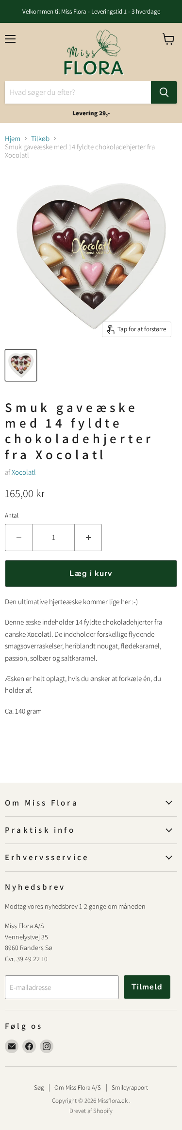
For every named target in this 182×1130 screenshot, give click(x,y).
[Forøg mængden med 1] (88, 537)
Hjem (12, 138)
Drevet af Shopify (91, 1111)
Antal (11, 515)
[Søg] (164, 92)
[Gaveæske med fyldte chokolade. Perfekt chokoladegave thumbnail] (20, 365)
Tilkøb (40, 138)
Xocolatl (24, 472)
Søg (39, 1087)
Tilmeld (147, 987)
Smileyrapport (130, 1087)
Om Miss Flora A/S (77, 1087)
